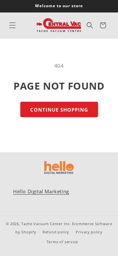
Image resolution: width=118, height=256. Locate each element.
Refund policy (56, 231)
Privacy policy (89, 231)
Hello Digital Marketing (41, 191)
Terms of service (62, 241)
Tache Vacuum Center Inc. (46, 223)
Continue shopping (59, 109)
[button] (12, 25)
